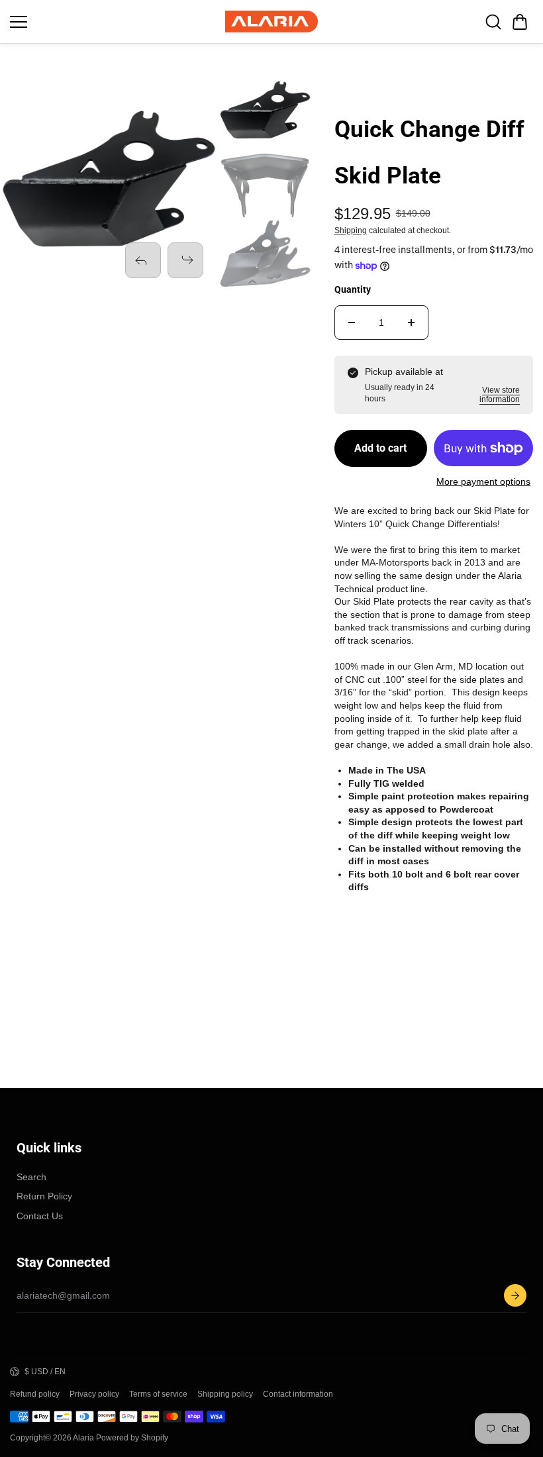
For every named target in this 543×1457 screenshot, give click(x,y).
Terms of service (158, 1394)
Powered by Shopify (132, 1437)
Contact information (298, 1394)
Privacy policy (94, 1394)
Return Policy (44, 1196)
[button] (520, 22)
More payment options (483, 481)
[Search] (493, 22)
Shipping (350, 230)
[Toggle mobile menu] (114, 22)
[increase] (411, 322)
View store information (499, 394)
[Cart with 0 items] (520, 22)
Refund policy (35, 1394)
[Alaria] (271, 21)
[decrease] (351, 322)
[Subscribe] (515, 1295)
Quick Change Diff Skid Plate (429, 152)
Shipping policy (225, 1394)
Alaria (83, 1437)
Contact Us (40, 1216)
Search (31, 1177)
